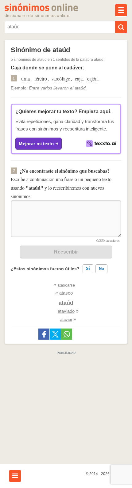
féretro (40, 78)
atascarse (66, 285)
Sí (88, 268)
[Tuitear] (55, 334)
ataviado (66, 311)
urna (25, 78)
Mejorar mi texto (36, 143)
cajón (92, 78)
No (101, 268)
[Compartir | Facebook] (43, 334)
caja (79, 78)
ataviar (66, 319)
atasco (66, 293)
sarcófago (61, 78)
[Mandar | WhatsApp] (66, 334)
